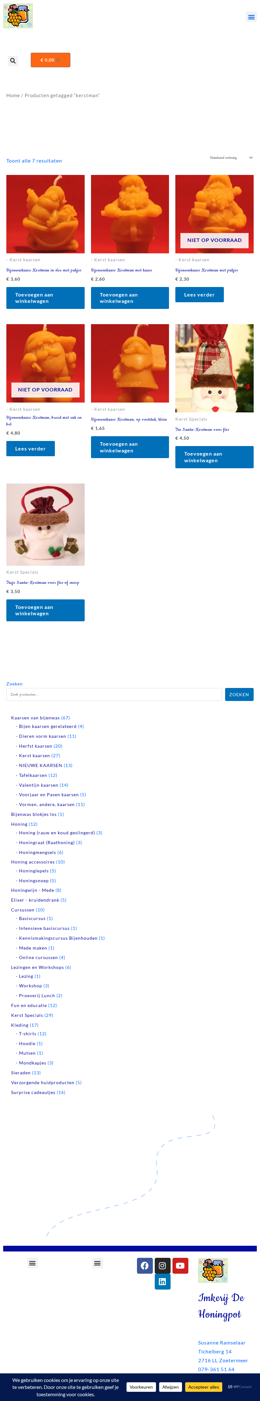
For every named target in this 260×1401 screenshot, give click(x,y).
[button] (251, 16)
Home (13, 95)
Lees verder (199, 294)
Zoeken (14, 683)
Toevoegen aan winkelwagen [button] (34, 297)
